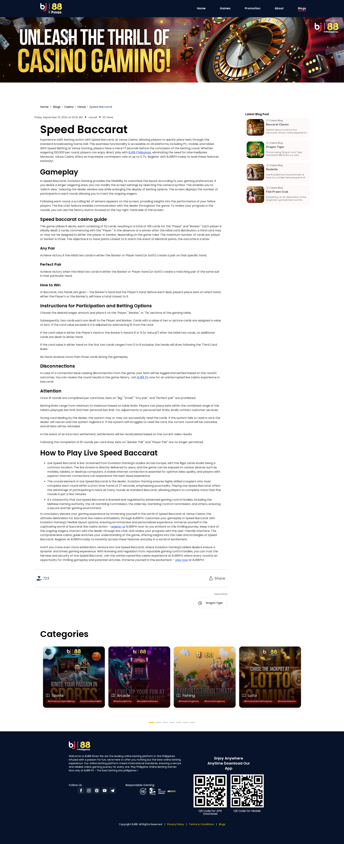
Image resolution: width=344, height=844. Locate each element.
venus (81, 107)
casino (69, 107)
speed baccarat (100, 107)
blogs (57, 107)
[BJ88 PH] (104, 790)
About (279, 8)
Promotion (252, 8)
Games (225, 8)
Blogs (302, 8)
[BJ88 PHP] (112, 790)
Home (201, 8)
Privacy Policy (175, 824)
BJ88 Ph (143, 377)
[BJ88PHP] (81, 790)
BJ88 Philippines (139, 152)
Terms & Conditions (201, 824)
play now (181, 560)
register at (118, 527)
